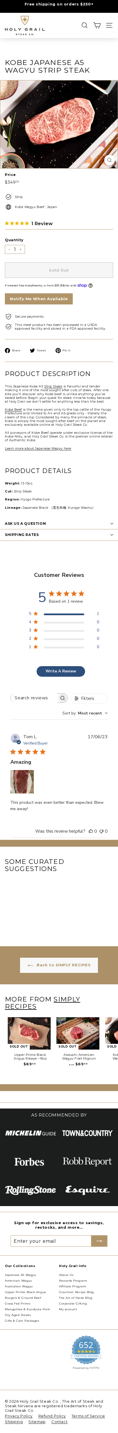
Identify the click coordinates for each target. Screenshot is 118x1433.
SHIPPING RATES (22, 535)
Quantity (14, 240)
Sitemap (37, 1421)
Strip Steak (53, 386)
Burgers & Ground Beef (23, 1298)
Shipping (14, 1421)
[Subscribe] (99, 1241)
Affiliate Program (72, 1286)
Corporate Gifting (73, 1303)
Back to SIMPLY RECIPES (63, 965)
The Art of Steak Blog (76, 1298)
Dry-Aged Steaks (18, 1315)
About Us (66, 1275)
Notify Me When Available (39, 298)
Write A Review (61, 671)
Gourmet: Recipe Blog (76, 1292)
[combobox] (85, 713)
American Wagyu (18, 1280)
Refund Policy (52, 1416)
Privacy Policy (19, 1416)
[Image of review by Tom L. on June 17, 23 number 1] (22, 781)
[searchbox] (34, 698)
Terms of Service (88, 1416)
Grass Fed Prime (17, 1303)
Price (10, 175)
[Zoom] (109, 160)
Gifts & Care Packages (22, 1321)
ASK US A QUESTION (25, 523)
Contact (59, 1421)
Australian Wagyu (19, 1286)
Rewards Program (73, 1280)
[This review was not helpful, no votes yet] (101, 831)
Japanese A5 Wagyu (20, 1275)
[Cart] (97, 25)
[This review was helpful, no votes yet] (91, 831)
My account (68, 1309)
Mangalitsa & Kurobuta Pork (27, 1309)
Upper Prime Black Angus (25, 1292)
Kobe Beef (13, 409)
